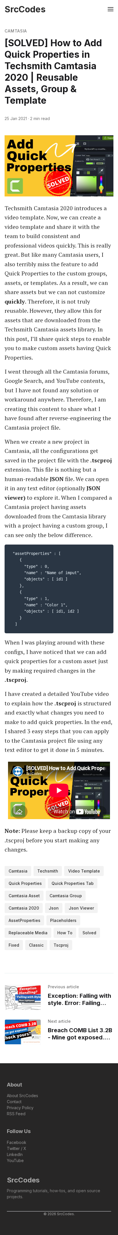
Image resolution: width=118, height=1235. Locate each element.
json (54, 908)
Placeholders (63, 920)
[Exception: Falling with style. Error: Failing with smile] (23, 997)
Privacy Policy (20, 1107)
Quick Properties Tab (73, 883)
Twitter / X (16, 1148)
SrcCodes (23, 1180)
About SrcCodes (22, 1095)
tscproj (61, 945)
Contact (14, 1101)
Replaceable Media (28, 932)
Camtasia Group (66, 895)
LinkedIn (15, 1154)
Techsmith (47, 871)
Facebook (16, 1142)
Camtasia (16, 30)
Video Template (84, 871)
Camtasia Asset (24, 895)
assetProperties (24, 920)
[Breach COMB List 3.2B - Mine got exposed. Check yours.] (23, 1032)
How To (64, 932)
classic (36, 945)
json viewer (81, 908)
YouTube (15, 1160)
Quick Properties (25, 883)
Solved (89, 932)
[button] (85, 9)
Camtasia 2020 (24, 908)
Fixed (14, 945)
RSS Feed (16, 1113)
